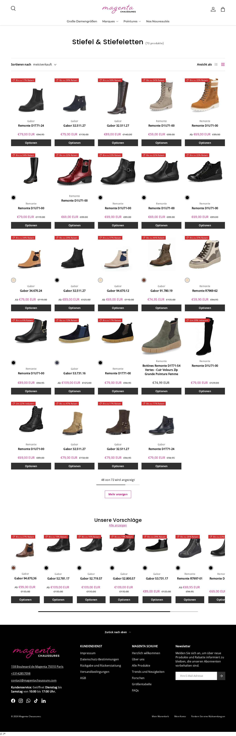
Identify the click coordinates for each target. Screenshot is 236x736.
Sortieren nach (21, 64)
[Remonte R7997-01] (190, 547)
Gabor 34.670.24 (31, 291)
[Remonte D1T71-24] (31, 96)
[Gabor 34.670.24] (31, 254)
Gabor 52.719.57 (91, 578)
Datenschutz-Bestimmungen (99, 659)
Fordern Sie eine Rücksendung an (208, 716)
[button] (223, 9)
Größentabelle (142, 684)
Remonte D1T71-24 (31, 125)
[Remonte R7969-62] (205, 254)
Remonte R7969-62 (205, 291)
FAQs (135, 690)
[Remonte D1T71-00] (118, 336)
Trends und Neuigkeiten (148, 672)
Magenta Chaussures (30, 716)
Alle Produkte (141, 665)
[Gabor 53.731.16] (75, 336)
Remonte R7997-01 (189, 578)
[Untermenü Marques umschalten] (117, 21)
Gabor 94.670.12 (118, 291)
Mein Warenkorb (160, 716)
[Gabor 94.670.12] (118, 254)
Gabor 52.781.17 (58, 578)
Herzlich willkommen (146, 653)
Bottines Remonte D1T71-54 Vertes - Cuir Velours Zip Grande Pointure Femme (161, 370)
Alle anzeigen (118, 525)
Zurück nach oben (116, 632)
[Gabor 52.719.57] (91, 547)
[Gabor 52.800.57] (124, 547)
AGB (83, 678)
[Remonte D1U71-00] (161, 96)
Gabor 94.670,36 (25, 578)
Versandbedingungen (94, 672)
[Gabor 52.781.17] (58, 547)
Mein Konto (180, 716)
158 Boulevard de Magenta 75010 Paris (37, 666)
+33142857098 (20, 673)
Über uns (138, 659)
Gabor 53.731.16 (74, 373)
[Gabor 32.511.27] (75, 96)
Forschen (138, 678)
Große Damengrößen (82, 21)
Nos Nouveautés (157, 21)
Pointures (130, 21)
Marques (108, 21)
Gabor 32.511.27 (74, 125)
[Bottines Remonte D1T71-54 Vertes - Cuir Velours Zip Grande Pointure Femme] (161, 336)
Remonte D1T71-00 (118, 373)
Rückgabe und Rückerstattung (100, 665)
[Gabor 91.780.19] (161, 254)
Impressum (88, 653)
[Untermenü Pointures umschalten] (140, 21)
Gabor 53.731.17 (157, 578)
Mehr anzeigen (118, 494)
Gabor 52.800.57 (124, 578)
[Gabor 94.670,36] (25, 547)
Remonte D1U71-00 (161, 125)
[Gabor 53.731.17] (157, 547)
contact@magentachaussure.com (33, 680)
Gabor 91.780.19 (161, 291)
